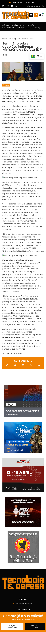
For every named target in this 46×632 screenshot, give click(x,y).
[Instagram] (3, 6)
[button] (31, 15)
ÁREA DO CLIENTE (35, 6)
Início (5, 25)
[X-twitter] (16, 6)
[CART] (36, 15)
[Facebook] (7, 6)
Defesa (6, 85)
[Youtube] (12, 6)
